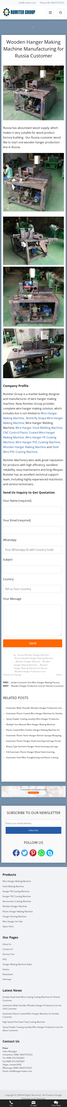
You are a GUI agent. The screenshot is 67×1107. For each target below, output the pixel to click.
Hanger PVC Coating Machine (17, 896)
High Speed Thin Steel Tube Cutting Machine (24, 1021)
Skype (49, 852)
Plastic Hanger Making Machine (18, 911)
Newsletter (8, 974)
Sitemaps (7, 979)
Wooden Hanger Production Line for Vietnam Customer (37, 685)
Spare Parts (8, 926)
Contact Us (8, 949)
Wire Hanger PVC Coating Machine (37, 442)
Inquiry (6, 969)
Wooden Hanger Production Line (30, 671)
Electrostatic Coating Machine (17, 901)
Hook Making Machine (13, 886)
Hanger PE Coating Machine (16, 891)
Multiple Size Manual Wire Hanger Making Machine (30, 724)
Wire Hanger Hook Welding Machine (38, 428)
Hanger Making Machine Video (17, 964)
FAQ (5, 959)
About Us (7, 944)
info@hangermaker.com (20, 1071)
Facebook (16, 852)
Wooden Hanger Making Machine (24, 447)
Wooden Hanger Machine (28, 661)
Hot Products (48, 1095)
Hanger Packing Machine (14, 916)
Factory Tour (9, 954)
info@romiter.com (27, 2)
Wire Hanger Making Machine (17, 881)
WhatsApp (41, 852)
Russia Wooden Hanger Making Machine (34, 658)
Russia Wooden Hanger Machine (33, 654)
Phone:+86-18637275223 (52, 2)
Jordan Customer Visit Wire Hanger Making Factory (35, 682)
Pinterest (33, 852)
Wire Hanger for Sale (13, 921)
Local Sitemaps (38, 1098)
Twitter (24, 852)
